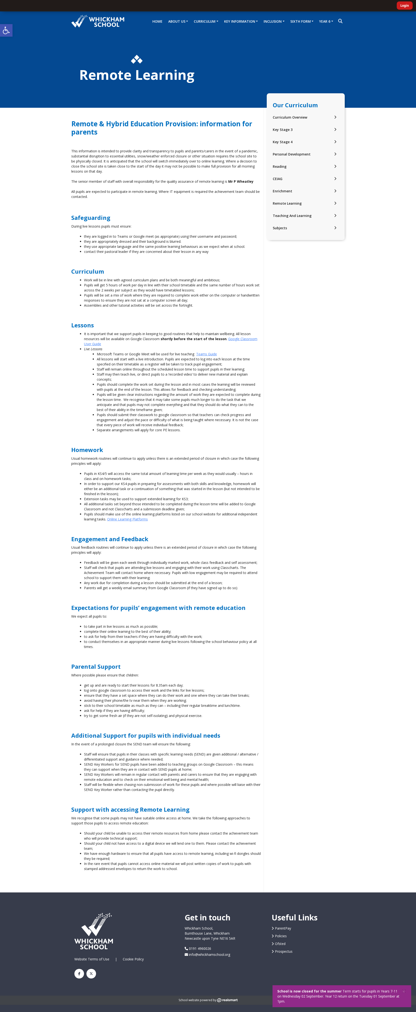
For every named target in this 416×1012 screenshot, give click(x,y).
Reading (279, 166)
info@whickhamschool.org (209, 954)
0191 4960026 (199, 948)
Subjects (280, 228)
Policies (281, 936)
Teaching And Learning (292, 215)
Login (404, 5)
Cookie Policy (133, 959)
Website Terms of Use (91, 959)
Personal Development (292, 154)
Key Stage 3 (282, 129)
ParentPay (283, 928)
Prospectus (283, 951)
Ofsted (280, 943)
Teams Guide (206, 354)
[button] (6, 30)
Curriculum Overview (290, 117)
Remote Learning (287, 203)
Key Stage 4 (282, 142)
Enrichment (282, 191)
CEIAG (277, 178)
